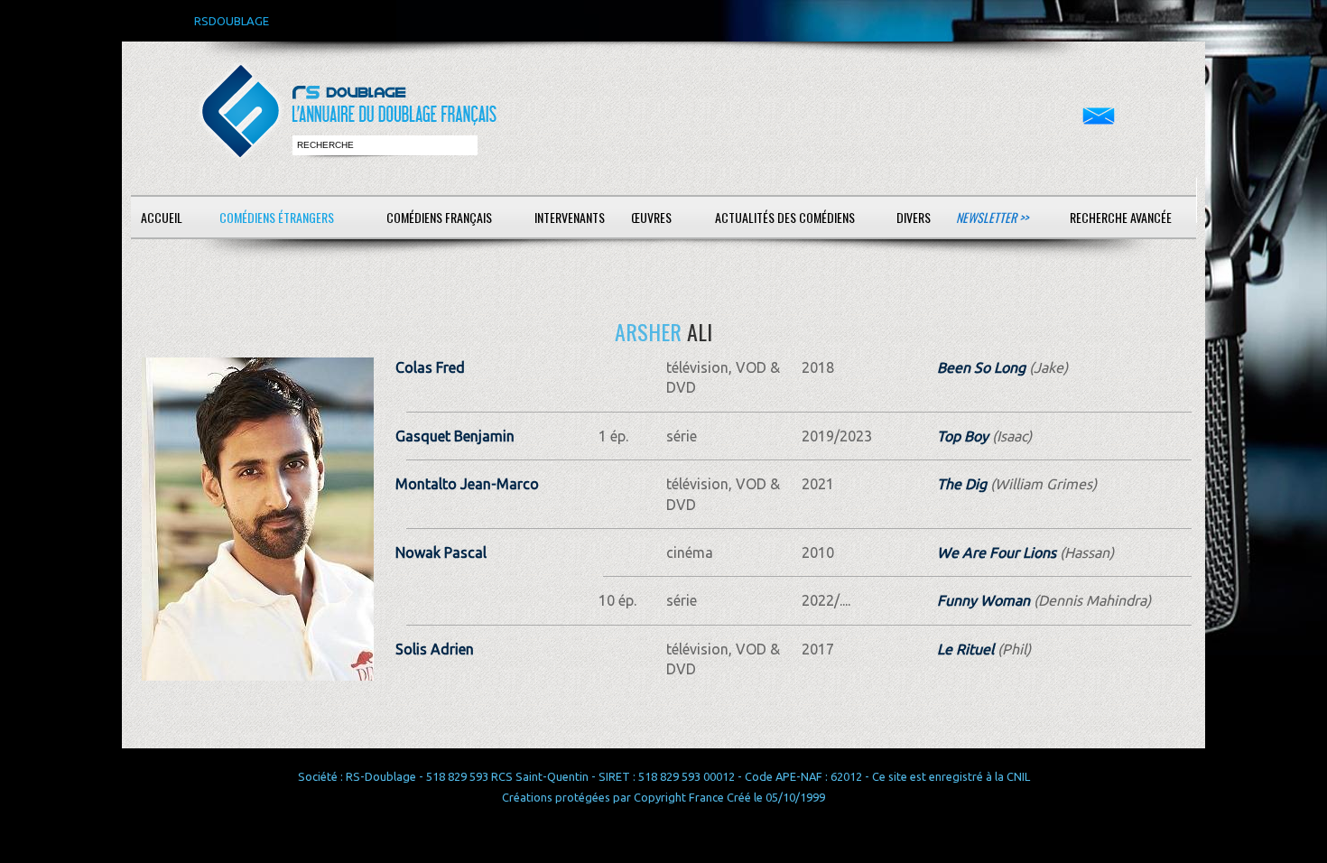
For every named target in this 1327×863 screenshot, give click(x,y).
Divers (913, 217)
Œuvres (651, 217)
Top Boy (962, 436)
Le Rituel (965, 649)
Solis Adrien (434, 649)
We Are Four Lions (996, 552)
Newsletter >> (992, 217)
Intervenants (569, 217)
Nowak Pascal (441, 552)
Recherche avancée (1121, 217)
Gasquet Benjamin (455, 436)
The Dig (962, 484)
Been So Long (981, 367)
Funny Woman (983, 600)
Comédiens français (439, 217)
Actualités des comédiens (785, 217)
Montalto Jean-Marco (467, 484)
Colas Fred (430, 367)
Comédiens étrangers (276, 217)
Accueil (161, 217)
